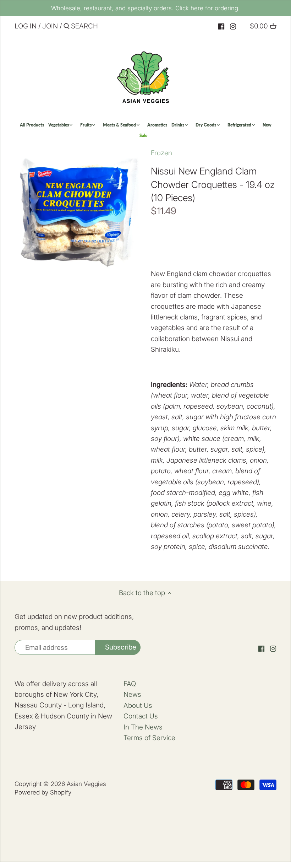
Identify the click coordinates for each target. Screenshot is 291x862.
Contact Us (140, 716)
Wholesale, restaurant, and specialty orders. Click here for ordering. (145, 8)
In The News (143, 727)
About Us (137, 705)
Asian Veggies (86, 783)
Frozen (161, 153)
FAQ (129, 684)
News (132, 694)
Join (50, 26)
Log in (26, 26)
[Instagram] (233, 26)
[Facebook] (221, 26)
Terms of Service (149, 738)
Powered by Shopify (43, 792)
